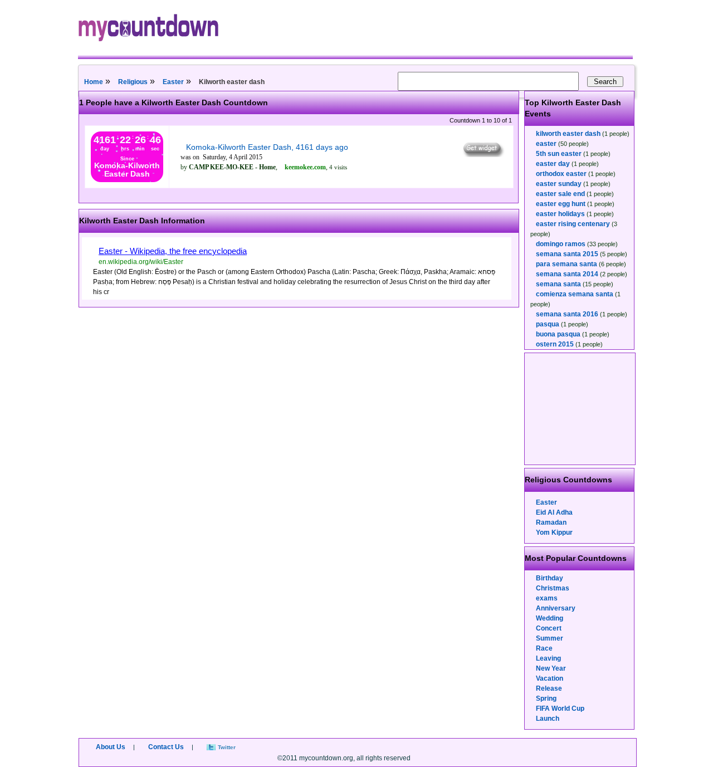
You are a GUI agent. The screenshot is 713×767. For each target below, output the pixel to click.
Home (93, 82)
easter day (553, 164)
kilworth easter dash (568, 134)
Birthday (549, 578)
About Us (110, 747)
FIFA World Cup (560, 708)
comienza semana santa (574, 294)
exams (547, 598)
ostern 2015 (555, 344)
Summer (549, 638)
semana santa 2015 (567, 254)
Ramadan (551, 522)
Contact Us (166, 747)
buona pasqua (558, 334)
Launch (547, 718)
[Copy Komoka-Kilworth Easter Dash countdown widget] (483, 154)
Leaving (548, 658)
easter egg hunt (560, 204)
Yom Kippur (554, 532)
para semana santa (566, 264)
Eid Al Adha (554, 512)
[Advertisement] (580, 409)
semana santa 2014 (567, 274)
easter (546, 144)
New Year (551, 668)
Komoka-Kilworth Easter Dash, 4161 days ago (267, 147)
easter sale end (560, 194)
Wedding (549, 618)
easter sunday (559, 184)
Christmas (552, 588)
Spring (546, 698)
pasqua (547, 324)
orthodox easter (561, 174)
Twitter (227, 747)
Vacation (549, 678)
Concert (548, 628)
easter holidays (560, 214)
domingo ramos (560, 244)
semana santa (558, 284)
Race (544, 648)
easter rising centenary (573, 224)
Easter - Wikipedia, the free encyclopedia (173, 251)
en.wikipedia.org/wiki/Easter (141, 262)
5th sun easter (559, 154)
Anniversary (555, 608)
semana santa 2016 (567, 314)
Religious (133, 82)
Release (549, 688)
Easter (173, 82)
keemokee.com (305, 167)
